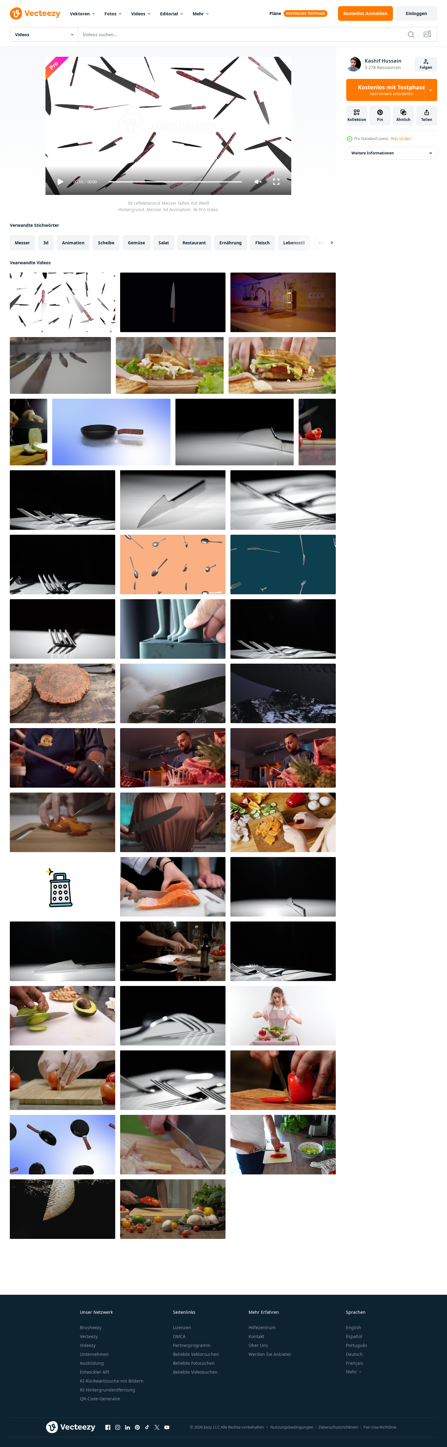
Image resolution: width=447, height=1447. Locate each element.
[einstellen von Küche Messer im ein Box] (172, 629)
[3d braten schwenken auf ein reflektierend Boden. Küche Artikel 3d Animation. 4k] (111, 432)
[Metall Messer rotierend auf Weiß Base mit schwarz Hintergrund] (234, 432)
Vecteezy (89, 1336)
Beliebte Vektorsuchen (196, 1354)
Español (354, 1336)
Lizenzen (182, 1327)
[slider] (175, 181)
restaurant (194, 243)
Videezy (88, 1345)
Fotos (110, 14)
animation (73, 243)
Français (354, 1363)
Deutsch (354, 1354)
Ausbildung (92, 1363)
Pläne (275, 13)
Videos (138, 14)
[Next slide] (326, 242)
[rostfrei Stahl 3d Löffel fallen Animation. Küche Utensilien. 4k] (172, 564)
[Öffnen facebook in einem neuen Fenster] (107, 1427)
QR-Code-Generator (100, 1399)
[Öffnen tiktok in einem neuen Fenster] (147, 1427)
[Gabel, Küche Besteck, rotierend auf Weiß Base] (62, 629)
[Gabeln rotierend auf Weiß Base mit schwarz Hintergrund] (62, 500)
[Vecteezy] (35, 13)
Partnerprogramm (191, 1345)
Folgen (426, 67)
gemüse (136, 243)
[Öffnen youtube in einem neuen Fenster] (166, 1427)
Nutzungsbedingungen (291, 1427)
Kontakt (256, 1336)
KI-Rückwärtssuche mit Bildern (111, 1381)
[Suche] (411, 34)
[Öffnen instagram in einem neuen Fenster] (117, 1427)
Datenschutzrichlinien (338, 1427)
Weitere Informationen (372, 153)
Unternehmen (94, 1354)
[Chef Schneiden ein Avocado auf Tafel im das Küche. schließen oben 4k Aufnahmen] (62, 1015)
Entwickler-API (94, 1372)
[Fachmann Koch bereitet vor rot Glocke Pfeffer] (172, 1209)
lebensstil (294, 243)
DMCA (179, 1336)
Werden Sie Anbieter (270, 1354)
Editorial (169, 14)
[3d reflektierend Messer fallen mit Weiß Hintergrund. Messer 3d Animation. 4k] (62, 302)
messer (22, 243)
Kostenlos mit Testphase (391, 89)
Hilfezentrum (262, 1327)
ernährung (230, 243)
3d (46, 243)
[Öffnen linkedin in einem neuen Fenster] (127, 1427)
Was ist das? (401, 138)
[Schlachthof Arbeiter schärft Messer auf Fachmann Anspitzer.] (172, 758)
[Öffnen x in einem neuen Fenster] (157, 1427)
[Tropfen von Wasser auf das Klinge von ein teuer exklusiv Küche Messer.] (62, 1209)
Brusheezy (90, 1327)
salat (164, 243)
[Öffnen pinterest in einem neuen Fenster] (137, 1427)
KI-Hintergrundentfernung (107, 1390)
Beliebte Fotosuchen (194, 1363)
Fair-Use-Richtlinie (379, 1427)
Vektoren (80, 14)
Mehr (198, 14)
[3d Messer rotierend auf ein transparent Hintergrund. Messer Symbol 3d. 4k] (172, 302)
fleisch (262, 243)
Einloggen (416, 13)
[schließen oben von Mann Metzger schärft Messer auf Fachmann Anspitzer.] (62, 758)
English (353, 1327)
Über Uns (258, 1345)
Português (356, 1345)
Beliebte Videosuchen (195, 1372)
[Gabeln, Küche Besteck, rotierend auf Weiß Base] (283, 500)
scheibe (106, 243)
